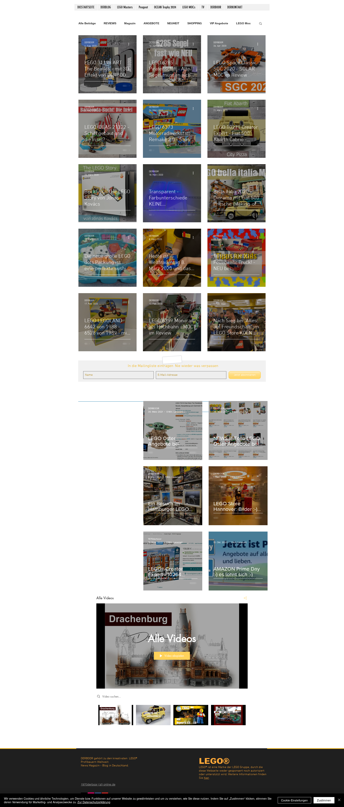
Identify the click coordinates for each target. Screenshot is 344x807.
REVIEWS (110, 23)
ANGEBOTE (151, 23)
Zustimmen (324, 800)
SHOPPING (194, 23)
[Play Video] (115, 715)
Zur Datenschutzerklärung (93, 802)
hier (206, 778)
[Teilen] (244, 598)
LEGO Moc (243, 23)
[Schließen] (339, 800)
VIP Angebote (219, 23)
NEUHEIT (173, 23)
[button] (260, 24)
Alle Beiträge (87, 23)
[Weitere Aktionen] (130, 44)
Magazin (130, 23)
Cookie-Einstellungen (294, 800)
